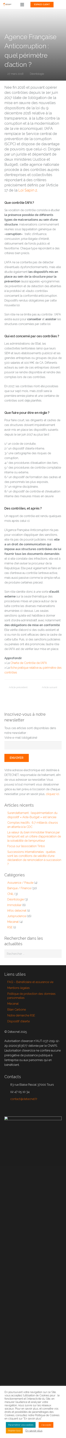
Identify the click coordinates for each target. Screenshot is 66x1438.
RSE (9, 927)
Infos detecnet (16, 910)
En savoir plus (33, 1430)
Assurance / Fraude (20, 882)
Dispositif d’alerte (18, 1021)
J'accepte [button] (46, 1424)
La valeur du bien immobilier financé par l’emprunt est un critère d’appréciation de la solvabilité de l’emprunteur (34, 836)
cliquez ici (52, 794)
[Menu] (22, 4)
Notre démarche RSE (21, 1015)
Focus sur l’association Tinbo (26, 846)
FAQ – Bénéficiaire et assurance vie (30, 982)
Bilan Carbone (16, 1009)
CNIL (10, 894)
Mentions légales (18, 988)
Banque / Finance (19, 888)
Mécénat (13, 922)
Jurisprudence (16, 916)
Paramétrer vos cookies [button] (20, 1424)
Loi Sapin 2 (27, 190)
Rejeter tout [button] (14, 1430)
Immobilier (14, 905)
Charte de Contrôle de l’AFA (28, 663)
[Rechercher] (57, 954)
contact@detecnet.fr (23, 1099)
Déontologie (37, 73)
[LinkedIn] (60, 4)
